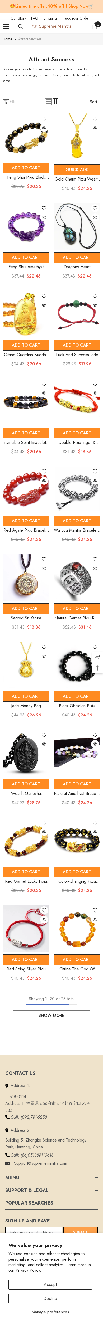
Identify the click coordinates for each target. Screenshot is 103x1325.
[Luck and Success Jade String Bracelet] (77, 314)
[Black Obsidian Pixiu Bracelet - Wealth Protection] (77, 665)
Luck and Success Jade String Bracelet (77, 355)
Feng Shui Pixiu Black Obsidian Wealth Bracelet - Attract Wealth (26, 177)
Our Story (21, 18)
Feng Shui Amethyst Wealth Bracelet (26, 267)
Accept (50, 1285)
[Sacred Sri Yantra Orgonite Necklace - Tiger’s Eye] (26, 577)
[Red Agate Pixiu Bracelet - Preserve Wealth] (26, 489)
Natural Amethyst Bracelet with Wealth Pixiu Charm (77, 793)
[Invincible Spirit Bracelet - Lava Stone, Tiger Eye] (26, 401)
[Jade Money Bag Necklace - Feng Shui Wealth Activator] (26, 665)
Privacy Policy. (28, 1270)
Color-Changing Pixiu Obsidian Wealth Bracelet (77, 881)
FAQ (37, 18)
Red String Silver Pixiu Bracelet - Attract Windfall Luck (26, 969)
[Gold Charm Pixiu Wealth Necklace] (77, 137)
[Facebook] (95, 17)
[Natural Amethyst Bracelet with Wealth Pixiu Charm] (77, 753)
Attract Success (29, 39)
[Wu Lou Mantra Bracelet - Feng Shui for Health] (77, 489)
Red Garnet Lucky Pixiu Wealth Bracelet (26, 881)
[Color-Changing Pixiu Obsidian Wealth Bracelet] (77, 840)
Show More (51, 1015)
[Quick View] (44, 128)
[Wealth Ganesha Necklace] (26, 753)
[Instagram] (97, 17)
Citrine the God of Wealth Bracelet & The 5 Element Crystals (77, 969)
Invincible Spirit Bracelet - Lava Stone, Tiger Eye (26, 442)
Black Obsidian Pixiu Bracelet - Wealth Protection (77, 706)
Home (7, 39)
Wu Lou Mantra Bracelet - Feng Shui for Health (77, 530)
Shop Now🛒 (80, 6)
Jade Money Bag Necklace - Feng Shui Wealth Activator (26, 706)
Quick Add (77, 170)
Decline (50, 1298)
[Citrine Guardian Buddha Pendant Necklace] (26, 314)
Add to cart (26, 168)
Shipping (53, 18)
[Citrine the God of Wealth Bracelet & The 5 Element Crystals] (77, 928)
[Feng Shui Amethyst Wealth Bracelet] (26, 226)
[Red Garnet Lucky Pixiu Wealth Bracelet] (26, 840)
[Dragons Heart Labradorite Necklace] (77, 226)
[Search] (21, 26)
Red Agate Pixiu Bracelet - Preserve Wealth (26, 530)
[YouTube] (100, 17)
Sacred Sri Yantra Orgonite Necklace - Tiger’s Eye (26, 618)
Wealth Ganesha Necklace (26, 793)
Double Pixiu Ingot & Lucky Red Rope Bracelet (77, 442)
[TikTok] (98, 17)
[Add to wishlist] (44, 119)
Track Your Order (75, 18)
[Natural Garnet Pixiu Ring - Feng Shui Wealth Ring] (77, 577)
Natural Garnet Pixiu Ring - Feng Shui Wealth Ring (77, 618)
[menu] (6, 26)
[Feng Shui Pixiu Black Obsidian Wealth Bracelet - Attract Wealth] (26, 136)
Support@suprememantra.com (40, 1163)
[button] (48, 101)
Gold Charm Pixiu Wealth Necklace (77, 179)
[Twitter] (101, 17)
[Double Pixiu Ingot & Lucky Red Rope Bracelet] (77, 401)
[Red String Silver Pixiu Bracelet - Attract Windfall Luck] (26, 928)
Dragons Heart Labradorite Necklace (77, 267)
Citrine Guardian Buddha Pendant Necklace (26, 355)
